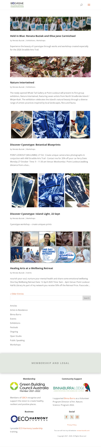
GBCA (24, 397)
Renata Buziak (18, 40)
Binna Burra (15, 314)
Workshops (40, 40)
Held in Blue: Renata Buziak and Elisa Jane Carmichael (43, 36)
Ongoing (14, 331)
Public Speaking (17, 340)
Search (87, 298)
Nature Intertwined (22, 82)
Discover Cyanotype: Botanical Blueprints (35, 144)
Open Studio (16, 336)
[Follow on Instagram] (77, 417)
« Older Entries (17, 293)
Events (29, 273)
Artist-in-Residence (19, 310)
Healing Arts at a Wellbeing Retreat (31, 268)
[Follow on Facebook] (66, 417)
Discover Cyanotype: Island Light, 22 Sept (35, 213)
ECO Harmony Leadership (31, 428)
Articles (13, 305)
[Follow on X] (72, 417)
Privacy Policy (71, 425)
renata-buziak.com (83, 430)
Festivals (14, 327)
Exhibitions (30, 40)
